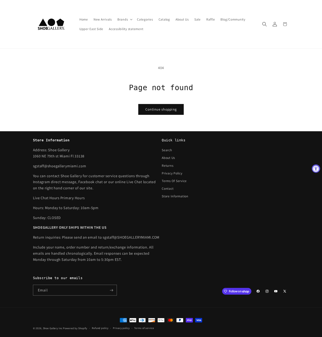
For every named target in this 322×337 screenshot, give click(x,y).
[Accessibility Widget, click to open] (316, 168)
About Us (168, 158)
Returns (167, 165)
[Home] (51, 24)
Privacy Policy (172, 173)
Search (167, 150)
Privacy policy (121, 328)
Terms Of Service (174, 181)
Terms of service (144, 328)
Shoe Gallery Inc (52, 328)
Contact (167, 188)
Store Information (175, 196)
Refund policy (100, 328)
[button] (124, 19)
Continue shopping (161, 109)
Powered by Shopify (75, 328)
